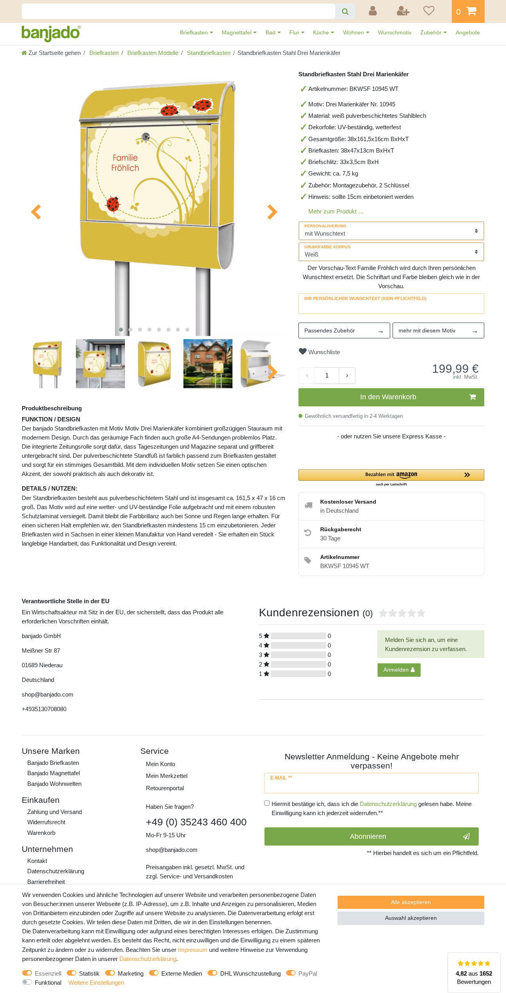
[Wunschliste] (434, 11)
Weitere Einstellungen (96, 982)
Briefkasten (195, 32)
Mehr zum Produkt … (336, 211)
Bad (271, 32)
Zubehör (431, 32)
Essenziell (48, 973)
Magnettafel (237, 32)
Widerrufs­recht (46, 822)
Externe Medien (181, 973)
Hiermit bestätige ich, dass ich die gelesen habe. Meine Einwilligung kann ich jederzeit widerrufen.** (372, 808)
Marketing (130, 973)
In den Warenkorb (388, 397)
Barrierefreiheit (46, 881)
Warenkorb (41, 832)
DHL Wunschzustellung (250, 973)
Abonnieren (368, 836)
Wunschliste (323, 352)
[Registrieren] (403, 11)
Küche (321, 32)
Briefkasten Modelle (152, 52)
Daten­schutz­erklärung (55, 871)
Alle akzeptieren (411, 902)
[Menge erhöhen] (347, 375)
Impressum (193, 949)
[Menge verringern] (306, 375)
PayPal (307, 973)
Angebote (468, 32)
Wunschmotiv (395, 32)
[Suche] (345, 11)
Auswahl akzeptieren (411, 918)
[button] (391, 478)
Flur (295, 32)
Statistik (89, 973)
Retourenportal (165, 788)
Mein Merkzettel (166, 775)
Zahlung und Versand (54, 811)
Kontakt (37, 860)
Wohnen (354, 32)
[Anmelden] (374, 11)
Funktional (48, 982)
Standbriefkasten (207, 52)
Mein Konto (160, 764)
